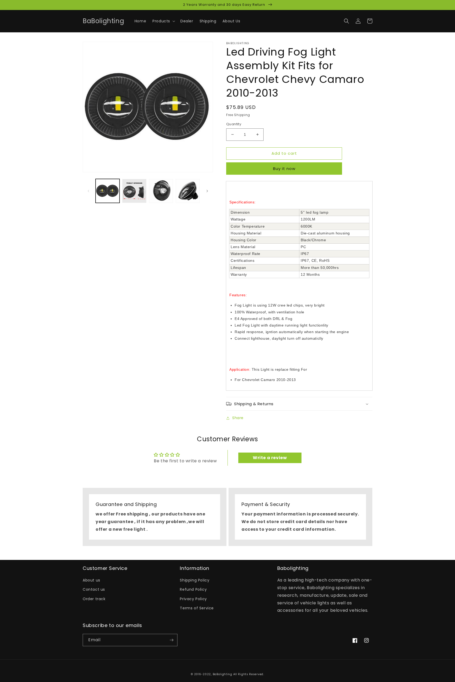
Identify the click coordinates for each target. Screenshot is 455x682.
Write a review (270, 458)
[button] (163, 21)
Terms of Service (197, 608)
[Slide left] (88, 191)
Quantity (233, 124)
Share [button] (238, 417)
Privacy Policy (193, 598)
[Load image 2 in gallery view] (134, 191)
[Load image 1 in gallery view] (108, 191)
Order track (94, 598)
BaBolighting (222, 674)
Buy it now (284, 168)
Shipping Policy (194, 580)
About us (91, 580)
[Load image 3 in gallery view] (161, 191)
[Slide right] (207, 191)
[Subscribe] (171, 640)
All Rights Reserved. (248, 674)
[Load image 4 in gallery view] (188, 191)
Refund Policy (193, 589)
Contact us (94, 589)
